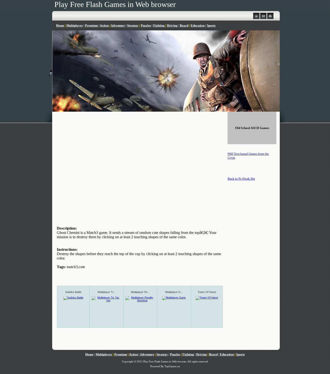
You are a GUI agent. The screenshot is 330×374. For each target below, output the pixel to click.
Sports (211, 25)
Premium (91, 25)
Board (184, 25)
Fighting (159, 25)
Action (104, 25)
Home (60, 25)
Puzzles (146, 25)
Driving (172, 25)
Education (198, 25)
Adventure (118, 25)
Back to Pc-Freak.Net (241, 178)
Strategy (133, 25)
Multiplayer (74, 25)
